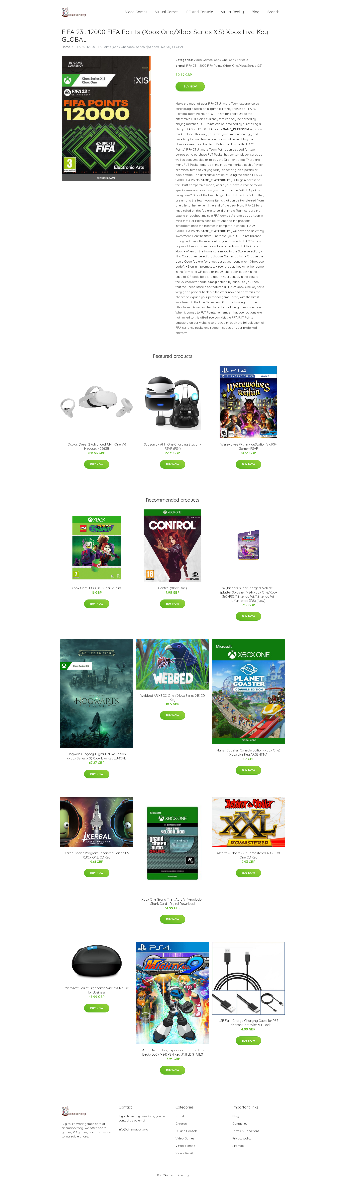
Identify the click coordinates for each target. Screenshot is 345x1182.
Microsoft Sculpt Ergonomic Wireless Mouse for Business (97, 990)
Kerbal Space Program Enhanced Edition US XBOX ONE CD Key (96, 855)
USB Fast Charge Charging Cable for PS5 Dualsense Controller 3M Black (248, 1023)
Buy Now (190, 86)
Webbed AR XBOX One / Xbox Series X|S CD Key (172, 698)
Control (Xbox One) (172, 588)
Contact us (239, 1123)
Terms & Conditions (245, 1131)
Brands (273, 12)
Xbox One (221, 60)
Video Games (136, 12)
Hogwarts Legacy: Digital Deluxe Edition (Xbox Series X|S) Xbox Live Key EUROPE (96, 756)
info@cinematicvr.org (133, 1129)
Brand (179, 1116)
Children (181, 1123)
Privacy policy (242, 1138)
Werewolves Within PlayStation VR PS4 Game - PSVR (248, 446)
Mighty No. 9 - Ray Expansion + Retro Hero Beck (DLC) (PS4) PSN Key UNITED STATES (173, 1052)
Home (66, 47)
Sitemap (238, 1146)
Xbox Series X (238, 60)
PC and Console (199, 12)
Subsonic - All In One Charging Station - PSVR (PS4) (172, 446)
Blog (255, 12)
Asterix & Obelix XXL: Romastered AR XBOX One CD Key (248, 855)
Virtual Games (166, 12)
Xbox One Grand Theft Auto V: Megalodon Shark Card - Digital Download (172, 901)
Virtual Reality (232, 12)
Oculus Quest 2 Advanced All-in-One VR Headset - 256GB (96, 446)
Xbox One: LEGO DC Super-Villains (97, 588)
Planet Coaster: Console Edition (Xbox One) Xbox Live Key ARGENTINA (248, 752)
